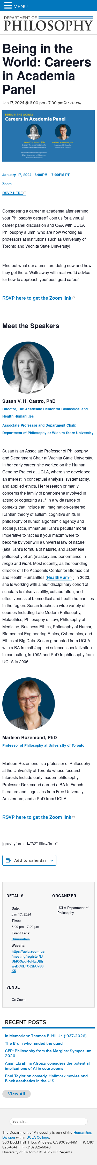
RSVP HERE (12, 192)
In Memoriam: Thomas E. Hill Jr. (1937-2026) (45, 1036)
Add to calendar (30, 860)
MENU (20, 6)
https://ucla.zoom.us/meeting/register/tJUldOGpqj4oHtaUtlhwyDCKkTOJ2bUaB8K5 (28, 961)
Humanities (21, 938)
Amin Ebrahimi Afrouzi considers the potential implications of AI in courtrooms (47, 1066)
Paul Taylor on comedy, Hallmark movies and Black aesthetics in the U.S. (46, 1078)
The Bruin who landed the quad (34, 1043)
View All (19, 1093)
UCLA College (37, 1137)
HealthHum (58, 577)
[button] (8, 6)
